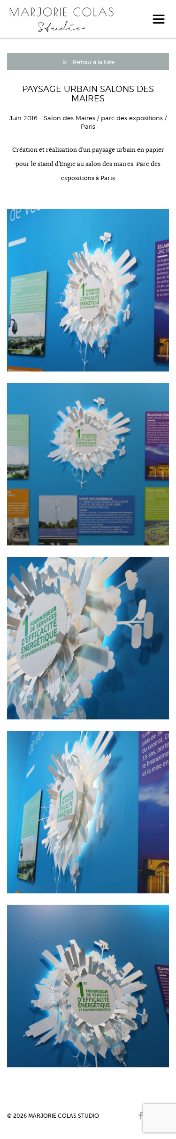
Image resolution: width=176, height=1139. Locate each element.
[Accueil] (61, 18)
